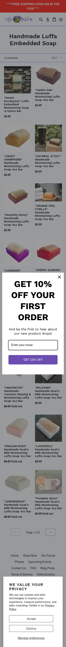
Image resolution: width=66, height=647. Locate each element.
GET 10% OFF (33, 359)
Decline (31, 628)
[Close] (59, 277)
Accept (31, 619)
